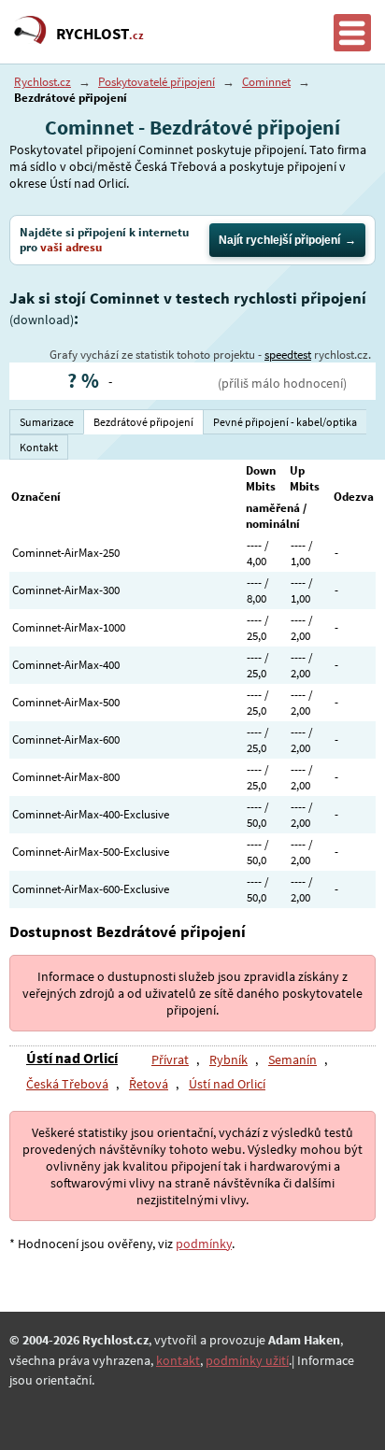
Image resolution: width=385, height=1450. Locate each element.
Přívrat (170, 1059)
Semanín (292, 1059)
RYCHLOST (100, 33)
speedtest (287, 354)
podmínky (204, 1243)
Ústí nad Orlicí (72, 1057)
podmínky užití (247, 1360)
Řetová (148, 1083)
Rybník (228, 1059)
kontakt (178, 1360)
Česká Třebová (67, 1083)
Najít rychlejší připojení (279, 240)
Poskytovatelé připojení (156, 82)
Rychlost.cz (42, 82)
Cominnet (266, 82)
